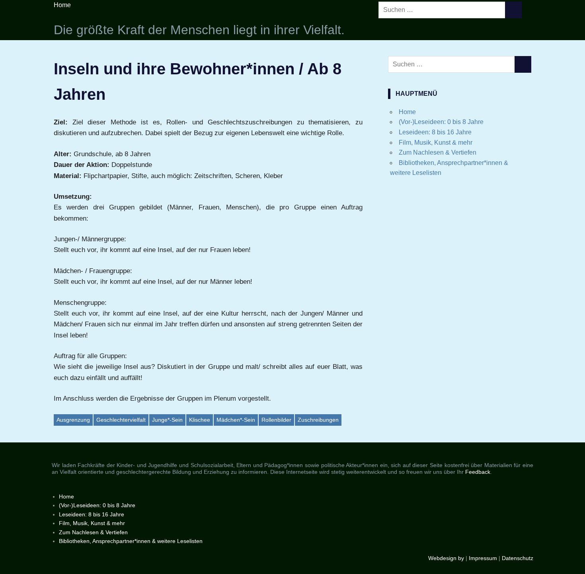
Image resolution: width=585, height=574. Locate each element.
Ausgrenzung (73, 420)
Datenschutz (517, 558)
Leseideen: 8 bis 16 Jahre (435, 132)
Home (62, 5)
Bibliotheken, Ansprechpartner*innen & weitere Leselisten (131, 541)
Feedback (477, 472)
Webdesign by (446, 558)
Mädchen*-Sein (235, 420)
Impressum (483, 558)
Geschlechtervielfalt (121, 420)
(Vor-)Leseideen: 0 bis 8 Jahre (441, 121)
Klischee (199, 420)
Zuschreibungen (318, 420)
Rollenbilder (276, 420)
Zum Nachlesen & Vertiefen (437, 152)
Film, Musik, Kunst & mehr (435, 142)
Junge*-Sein (167, 420)
